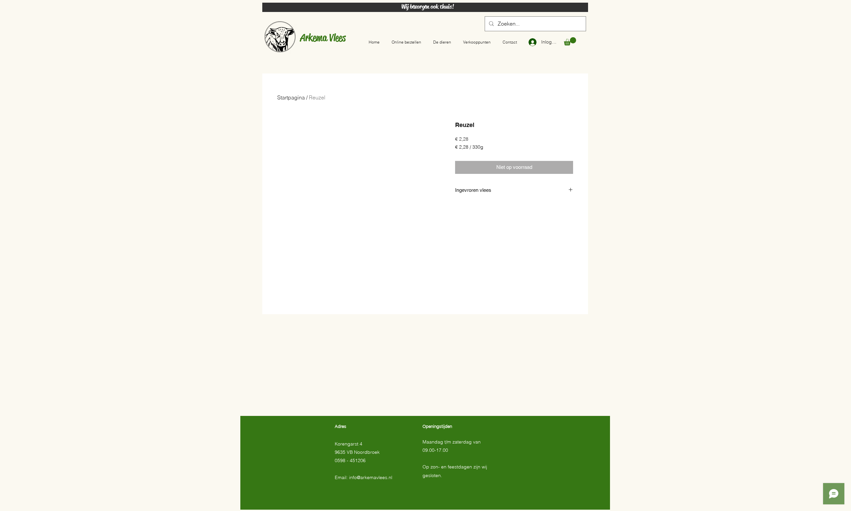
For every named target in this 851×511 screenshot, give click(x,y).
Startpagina (291, 97)
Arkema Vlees (323, 37)
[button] (570, 41)
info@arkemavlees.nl (370, 477)
